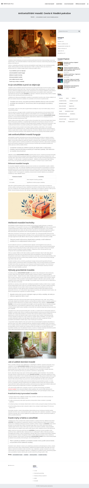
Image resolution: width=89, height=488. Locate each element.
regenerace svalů (72, 108)
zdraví (67, 98)
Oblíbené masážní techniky (15, 75)
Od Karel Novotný (12, 57)
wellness (73, 98)
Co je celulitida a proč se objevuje (17, 70)
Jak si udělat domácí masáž (16, 79)
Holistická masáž (68, 4)
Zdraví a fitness (62, 48)
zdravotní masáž (62, 119)
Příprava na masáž (80, 4)
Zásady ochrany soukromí (40, 475)
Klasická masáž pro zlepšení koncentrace (71, 63)
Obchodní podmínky (39, 473)
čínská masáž (62, 121)
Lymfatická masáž (49, 4)
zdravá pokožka (33, 454)
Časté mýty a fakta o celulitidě (16, 81)
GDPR (35, 478)
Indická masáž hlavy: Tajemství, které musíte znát (72, 75)
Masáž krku (59, 4)
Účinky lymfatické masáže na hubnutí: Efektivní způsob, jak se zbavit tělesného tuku (72, 69)
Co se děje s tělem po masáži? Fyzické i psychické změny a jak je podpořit (72, 81)
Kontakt (36, 480)
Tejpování (61, 51)
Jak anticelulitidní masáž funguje (17, 73)
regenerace (71, 106)
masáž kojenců (71, 121)
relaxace (61, 98)
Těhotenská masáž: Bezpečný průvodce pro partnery (71, 86)
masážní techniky (43, 454)
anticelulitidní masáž (17, 454)
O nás (35, 470)
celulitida (26, 454)
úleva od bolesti (62, 106)
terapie (71, 103)
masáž (60, 111)
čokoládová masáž (74, 100)
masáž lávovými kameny (64, 116)
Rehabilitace (61, 53)
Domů (32, 17)
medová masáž (62, 108)
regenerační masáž (73, 119)
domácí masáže (12, 389)
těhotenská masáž (63, 113)
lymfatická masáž (62, 103)
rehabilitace (72, 113)
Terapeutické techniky (64, 46)
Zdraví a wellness (63, 43)
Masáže (61, 41)
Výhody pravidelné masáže (15, 77)
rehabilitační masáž (69, 111)
